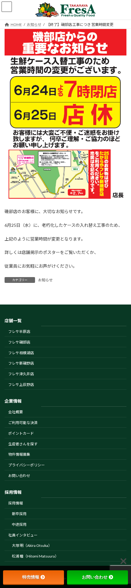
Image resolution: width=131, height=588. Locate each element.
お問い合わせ (19, 475)
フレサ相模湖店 (21, 352)
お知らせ (45, 280)
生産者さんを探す (22, 443)
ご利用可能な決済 (22, 422)
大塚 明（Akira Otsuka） (32, 545)
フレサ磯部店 (19, 342)
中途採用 (19, 524)
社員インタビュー (22, 535)
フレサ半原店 (19, 331)
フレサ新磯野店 (21, 363)
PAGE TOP (121, 564)
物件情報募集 (19, 454)
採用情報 (15, 503)
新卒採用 (19, 513)
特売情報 (30, 577)
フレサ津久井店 (21, 374)
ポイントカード (21, 433)
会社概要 (15, 412)
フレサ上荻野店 (21, 384)
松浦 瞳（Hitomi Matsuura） (35, 556)
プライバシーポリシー (26, 465)
